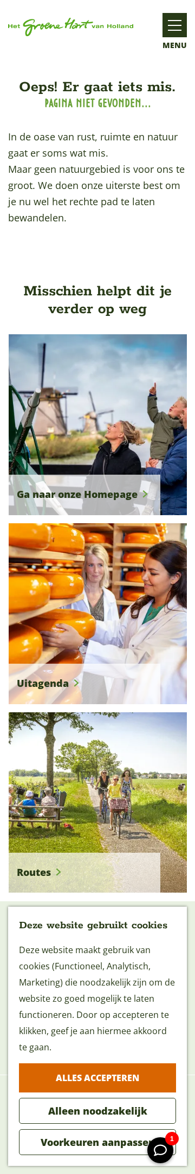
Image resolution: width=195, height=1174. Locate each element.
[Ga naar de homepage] (70, 27)
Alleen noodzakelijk (97, 1110)
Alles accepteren (97, 1078)
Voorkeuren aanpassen (98, 1142)
